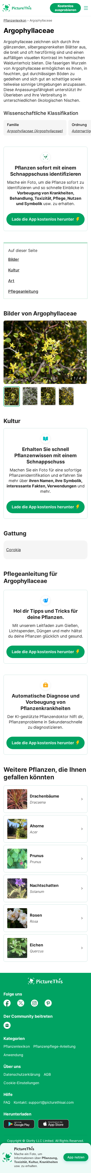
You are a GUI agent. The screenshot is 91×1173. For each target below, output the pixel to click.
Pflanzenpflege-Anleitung (54, 1046)
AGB (47, 1074)
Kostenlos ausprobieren (65, 8)
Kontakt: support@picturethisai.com (44, 1102)
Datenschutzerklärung (22, 1074)
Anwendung (13, 1055)
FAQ (7, 1102)
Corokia (13, 549)
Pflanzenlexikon (15, 20)
